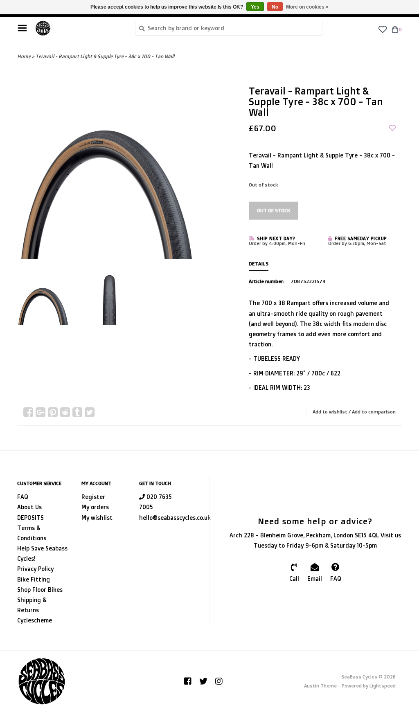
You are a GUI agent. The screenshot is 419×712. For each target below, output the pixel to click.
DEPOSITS (30, 517)
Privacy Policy (35, 568)
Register (93, 496)
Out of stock (273, 210)
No (275, 7)
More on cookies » (307, 7)
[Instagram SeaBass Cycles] (219, 681)
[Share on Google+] (40, 412)
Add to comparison (374, 412)
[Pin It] (53, 412)
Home (24, 56)
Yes (255, 7)
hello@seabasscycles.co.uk (175, 517)
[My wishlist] (382, 28)
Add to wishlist (330, 412)
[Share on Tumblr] (77, 412)
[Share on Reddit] (65, 412)
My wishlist (97, 517)
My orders (95, 506)
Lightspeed (382, 686)
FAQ (22, 496)
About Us (29, 506)
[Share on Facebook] (28, 412)
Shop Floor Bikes (40, 589)
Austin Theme (320, 686)
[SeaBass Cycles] (79, 28)
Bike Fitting (33, 579)
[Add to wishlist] (392, 128)
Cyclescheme (34, 620)
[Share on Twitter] (90, 412)
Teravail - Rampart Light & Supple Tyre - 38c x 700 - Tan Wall (105, 56)
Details (259, 264)
